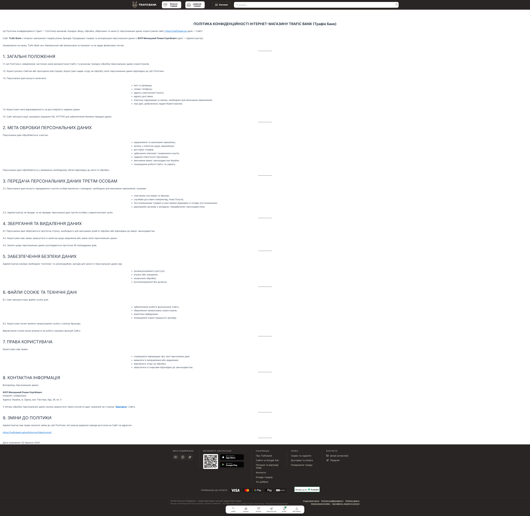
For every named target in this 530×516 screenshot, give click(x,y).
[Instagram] (183, 457)
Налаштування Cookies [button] (320, 504)
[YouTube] (175, 457)
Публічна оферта (352, 501)
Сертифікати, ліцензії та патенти (345, 504)
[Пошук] (396, 5)
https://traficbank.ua (176, 31)
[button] (233, 509)
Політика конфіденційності (332, 501)
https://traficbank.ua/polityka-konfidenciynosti (27, 432)
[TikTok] (190, 457)
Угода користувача (311, 501)
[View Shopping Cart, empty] (284, 508)
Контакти (121, 406)
